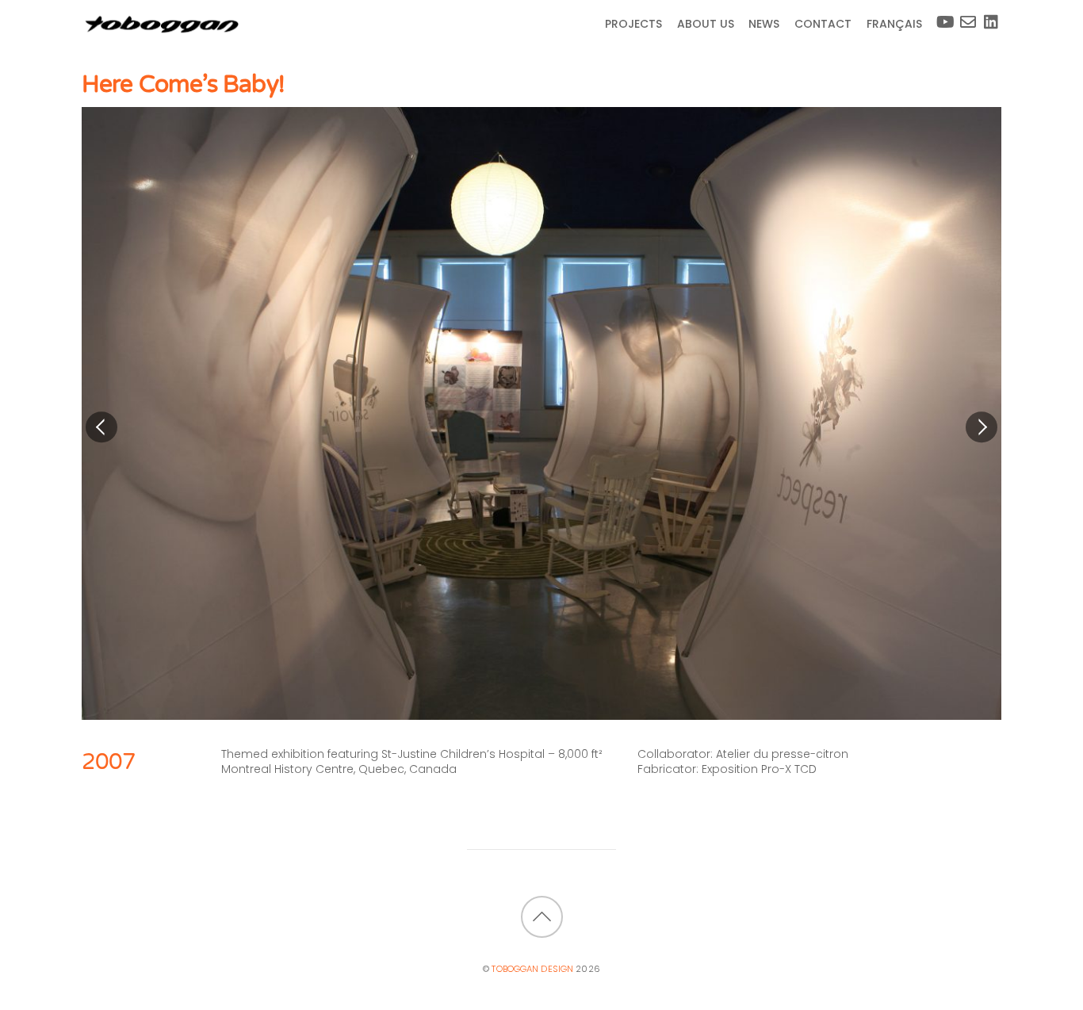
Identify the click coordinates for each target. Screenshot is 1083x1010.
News (763, 24)
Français (894, 24)
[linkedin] (988, 16)
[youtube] (940, 16)
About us (705, 24)
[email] (964, 16)
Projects (633, 24)
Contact (822, 24)
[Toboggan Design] (161, 30)
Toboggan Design (532, 968)
